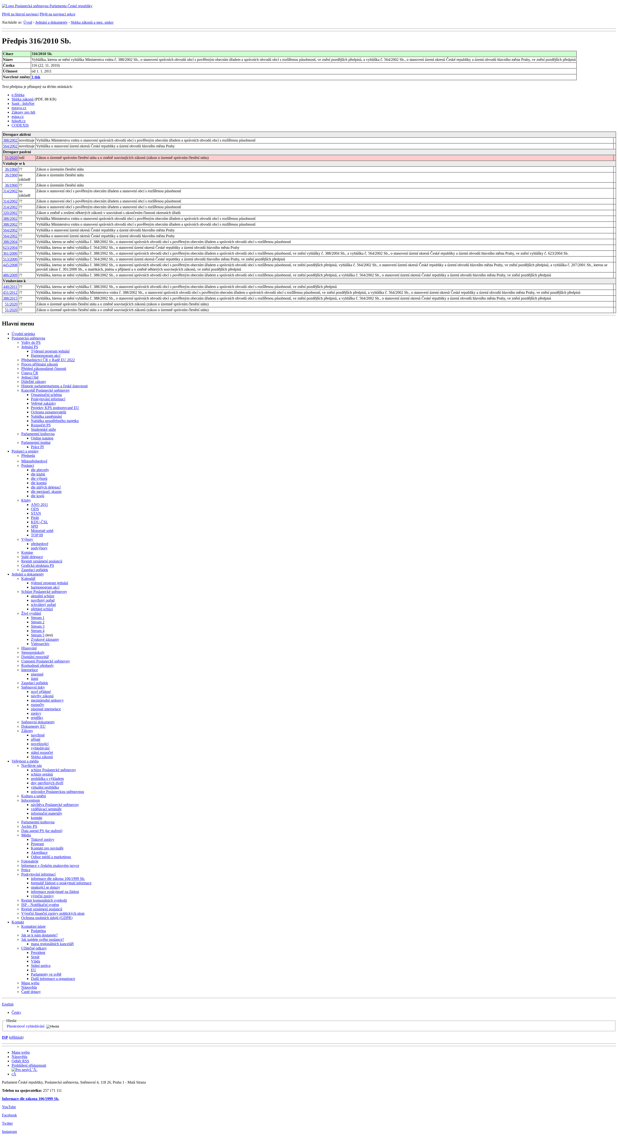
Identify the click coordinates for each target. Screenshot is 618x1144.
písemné (37, 674)
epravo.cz (19, 108)
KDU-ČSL (39, 522)
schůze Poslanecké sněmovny (53, 770)
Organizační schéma (46, 395)
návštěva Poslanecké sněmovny (55, 805)
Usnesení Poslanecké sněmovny (45, 661)
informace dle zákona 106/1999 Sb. (58, 879)
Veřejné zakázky (43, 403)
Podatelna (38, 931)
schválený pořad (43, 605)
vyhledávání (40, 748)
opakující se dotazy (45, 887)
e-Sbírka (18, 95)
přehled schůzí (42, 609)
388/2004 (10, 242)
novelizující (40, 744)
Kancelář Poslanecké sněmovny (45, 390)
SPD (34, 526)
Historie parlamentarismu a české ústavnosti (54, 386)
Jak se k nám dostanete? (39, 935)
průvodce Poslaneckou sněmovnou (57, 792)
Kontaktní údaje (33, 926)
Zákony (27, 731)
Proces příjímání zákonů (39, 364)
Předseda (28, 455)
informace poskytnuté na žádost (55, 892)
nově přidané (41, 692)
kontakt (36, 818)
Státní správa (40, 966)
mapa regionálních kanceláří (52, 944)
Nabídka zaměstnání (46, 416)
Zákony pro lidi (23, 112)
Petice (25, 870)
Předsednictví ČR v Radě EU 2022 (48, 360)
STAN (36, 513)
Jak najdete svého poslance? (42, 939)
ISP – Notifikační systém (40, 905)
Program (37, 844)
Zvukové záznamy (45, 639)
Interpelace (29, 670)
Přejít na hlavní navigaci (20, 14)
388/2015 (10, 298)
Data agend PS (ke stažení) (41, 831)
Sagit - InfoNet (23, 103)
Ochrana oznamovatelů (48, 412)
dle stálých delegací (46, 487)
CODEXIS (20, 125)
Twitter (7, 1123)
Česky (16, 1012)
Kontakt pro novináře (47, 848)
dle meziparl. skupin (46, 491)
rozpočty (37, 705)
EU (33, 970)
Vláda (35, 961)
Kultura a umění (33, 796)
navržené (38, 735)
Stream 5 (37, 635)
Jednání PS (29, 347)
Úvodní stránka (23, 334)
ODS (35, 509)
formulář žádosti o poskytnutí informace (61, 883)
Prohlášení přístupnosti (29, 1065)
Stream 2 (37, 622)
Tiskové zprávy (42, 839)
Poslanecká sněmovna (28, 338)
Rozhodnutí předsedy (37, 665)
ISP (5, 1037)
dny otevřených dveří (47, 783)
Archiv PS (29, 826)
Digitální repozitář (35, 657)
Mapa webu (30, 983)
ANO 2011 (39, 505)
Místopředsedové (34, 461)
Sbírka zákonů (23, 99)
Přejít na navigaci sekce (57, 14)
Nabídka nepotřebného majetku (55, 421)
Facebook (9, 1115)
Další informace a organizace (53, 979)
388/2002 (10, 140)
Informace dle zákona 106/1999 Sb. (30, 1099)
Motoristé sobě (42, 531)
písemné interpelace (46, 709)
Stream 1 (37, 618)
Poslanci (27, 465)
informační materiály (46, 813)
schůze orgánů (42, 774)
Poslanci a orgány (25, 451)
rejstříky (37, 718)
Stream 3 (37, 626)
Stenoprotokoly (33, 652)
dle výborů (39, 478)
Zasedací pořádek (34, 570)
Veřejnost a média (25, 761)
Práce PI (37, 447)
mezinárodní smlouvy (47, 700)
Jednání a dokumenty (51, 22)
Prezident (38, 952)
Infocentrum (30, 800)
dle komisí (39, 483)
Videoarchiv (40, 644)
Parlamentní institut (35, 442)
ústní (34, 678)
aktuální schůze (42, 596)
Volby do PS (31, 342)
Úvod (27, 22)
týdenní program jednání (49, 583)
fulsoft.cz (19, 121)
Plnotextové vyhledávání (25, 1026)
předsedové (39, 544)
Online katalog (42, 438)
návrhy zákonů (42, 696)
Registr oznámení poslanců (41, 561)
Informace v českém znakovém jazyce (50, 865)
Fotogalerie (29, 861)
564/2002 (10, 146)
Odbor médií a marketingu (51, 857)
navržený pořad (43, 600)
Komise (27, 552)
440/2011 (10, 287)
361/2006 (10, 253)
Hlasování (29, 648)
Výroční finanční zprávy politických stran (52, 913)
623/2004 (10, 247)
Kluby (26, 500)
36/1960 (11, 169)
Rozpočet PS (41, 425)
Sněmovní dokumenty (38, 722)
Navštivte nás (31, 765)
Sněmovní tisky (33, 687)
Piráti (35, 518)
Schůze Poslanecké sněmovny (44, 592)
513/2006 (10, 259)
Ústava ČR (29, 373)
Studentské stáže (43, 429)
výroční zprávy (42, 896)
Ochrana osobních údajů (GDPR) (46, 918)
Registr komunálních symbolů (44, 900)
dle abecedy (40, 470)
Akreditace (39, 852)
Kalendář (28, 578)
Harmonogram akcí (45, 355)
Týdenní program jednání (50, 351)
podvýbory (39, 548)
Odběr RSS (20, 1061)
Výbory (27, 539)
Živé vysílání (31, 613)
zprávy (36, 713)
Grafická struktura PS (37, 565)
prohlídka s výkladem (47, 779)
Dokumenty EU (33, 726)
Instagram (9, 1132)
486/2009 (10, 275)
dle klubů (38, 474)
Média (26, 835)
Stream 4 (37, 631)
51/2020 (11, 158)
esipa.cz (18, 117)
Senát (35, 957)
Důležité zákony (33, 382)
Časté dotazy (31, 992)
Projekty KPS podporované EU (55, 408)
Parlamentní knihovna (38, 434)
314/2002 (10, 191)
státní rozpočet (42, 752)
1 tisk (36, 77)
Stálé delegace (32, 557)
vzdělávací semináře (46, 809)
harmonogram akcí (45, 587)
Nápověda (29, 987)
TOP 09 (37, 535)
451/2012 (10, 292)
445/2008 (10, 265)
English (8, 1004)
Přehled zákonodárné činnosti (43, 369)
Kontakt (18, 922)
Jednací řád (29, 377)
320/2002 (10, 213)
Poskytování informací (48, 399)
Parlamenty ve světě (46, 974)
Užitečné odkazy (34, 948)
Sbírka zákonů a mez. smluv (92, 22)
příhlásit (16, 1037)
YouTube (9, 1107)
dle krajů (37, 496)
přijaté (35, 739)
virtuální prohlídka (45, 787)
